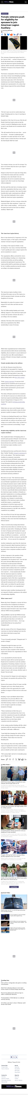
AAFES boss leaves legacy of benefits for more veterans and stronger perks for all (13, 782)
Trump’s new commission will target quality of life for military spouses (14, 807)
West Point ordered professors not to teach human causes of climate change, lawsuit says (13, 988)
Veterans (4, 13)
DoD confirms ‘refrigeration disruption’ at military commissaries (14, 983)
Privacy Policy (4, 1067)
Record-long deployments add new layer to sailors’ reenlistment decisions (12, 993)
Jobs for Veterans (18, 1080)
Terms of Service (5, 1068)
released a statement (19, 453)
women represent (9, 381)
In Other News (5, 764)
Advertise (3, 1076)
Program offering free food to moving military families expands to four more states (13, 855)
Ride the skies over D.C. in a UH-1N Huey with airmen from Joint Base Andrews (13, 910)
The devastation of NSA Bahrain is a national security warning (12, 998)
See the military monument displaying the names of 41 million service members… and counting (18, 922)
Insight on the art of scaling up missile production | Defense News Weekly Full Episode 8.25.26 (17, 929)
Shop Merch (17, 1072)
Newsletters (17, 1068)
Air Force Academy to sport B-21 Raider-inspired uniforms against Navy (18, 915)
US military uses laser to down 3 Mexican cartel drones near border (13, 1003)
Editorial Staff (4, 1082)
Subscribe (17, 1067)
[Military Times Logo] (8, 2)
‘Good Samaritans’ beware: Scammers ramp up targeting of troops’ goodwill (13, 831)
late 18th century (19, 377)
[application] (14, 902)
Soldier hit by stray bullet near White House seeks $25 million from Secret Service (14, 878)
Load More (14, 887)
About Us (17, 1076)
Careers (16, 1078)
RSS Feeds (17, 1070)
